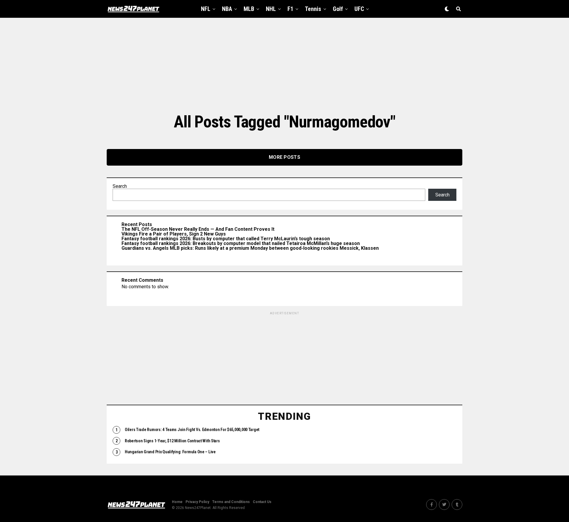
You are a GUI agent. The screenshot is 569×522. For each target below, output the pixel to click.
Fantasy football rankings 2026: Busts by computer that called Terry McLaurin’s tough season (226, 238)
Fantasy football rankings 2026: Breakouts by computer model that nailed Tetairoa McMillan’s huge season (241, 243)
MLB (249, 8)
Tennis (313, 8)
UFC (359, 8)
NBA (227, 8)
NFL (205, 8)
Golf (338, 8)
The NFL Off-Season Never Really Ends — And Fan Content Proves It (198, 229)
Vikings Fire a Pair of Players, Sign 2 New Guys (174, 234)
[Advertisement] (284, 65)
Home (177, 502)
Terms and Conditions (231, 502)
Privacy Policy (197, 502)
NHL (271, 8)
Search (120, 186)
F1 (290, 8)
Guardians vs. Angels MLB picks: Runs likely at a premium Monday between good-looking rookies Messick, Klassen (250, 248)
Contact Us (262, 502)
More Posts (284, 157)
